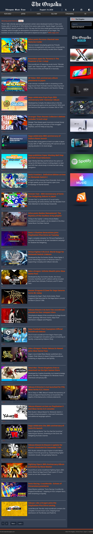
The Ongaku (79, 19)
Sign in (85, 531)
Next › (14, 523)
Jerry (4, 54)
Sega (21, 21)
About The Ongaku (70, 531)
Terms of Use (79, 531)
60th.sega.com (53, 33)
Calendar (90, 531)
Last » (20, 523)
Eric (4, 498)
